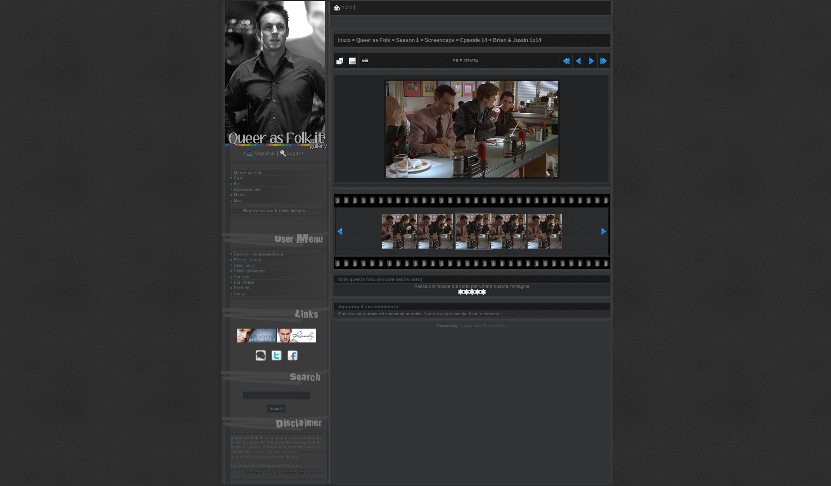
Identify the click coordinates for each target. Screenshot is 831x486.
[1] (461, 292)
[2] (466, 292)
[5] (483, 292)
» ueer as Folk (246, 172)
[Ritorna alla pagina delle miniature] (340, 60)
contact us (311, 451)
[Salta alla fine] (604, 60)
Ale (271, 472)
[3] (472, 292)
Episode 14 (473, 40)
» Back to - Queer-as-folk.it (256, 254)
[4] (477, 292)
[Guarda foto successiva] (591, 60)
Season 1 (407, 40)
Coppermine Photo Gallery (483, 325)
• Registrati (259, 153)
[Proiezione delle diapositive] (365, 60)
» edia (238, 194)
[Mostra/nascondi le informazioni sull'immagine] (352, 60)
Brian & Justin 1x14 (517, 40)
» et (235, 183)
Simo (316, 472)
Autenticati (433, 313)
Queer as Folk (373, 40)
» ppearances (245, 189)
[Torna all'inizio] (566, 60)
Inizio (346, 7)
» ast (236, 178)
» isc (236, 200)
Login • (295, 153)
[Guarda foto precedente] (579, 60)
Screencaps (439, 40)
